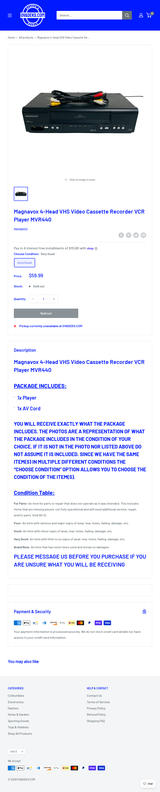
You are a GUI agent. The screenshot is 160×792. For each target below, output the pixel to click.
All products (26, 37)
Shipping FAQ (96, 721)
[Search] (127, 15)
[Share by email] (143, 235)
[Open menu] (10, 15)
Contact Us (94, 695)
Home (11, 37)
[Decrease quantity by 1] (33, 299)
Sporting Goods (18, 721)
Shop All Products (20, 733)
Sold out (46, 313)
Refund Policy (96, 714)
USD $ (13, 751)
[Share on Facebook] (121, 235)
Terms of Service (98, 702)
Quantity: (20, 299)
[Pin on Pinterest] (128, 235)
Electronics (16, 702)
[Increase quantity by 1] (54, 299)
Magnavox (21, 229)
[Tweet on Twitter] (136, 235)
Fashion (13, 708)
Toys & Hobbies (18, 727)
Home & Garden (18, 714)
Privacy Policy (96, 708)
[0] (149, 15)
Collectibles (16, 695)
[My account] (141, 15)
